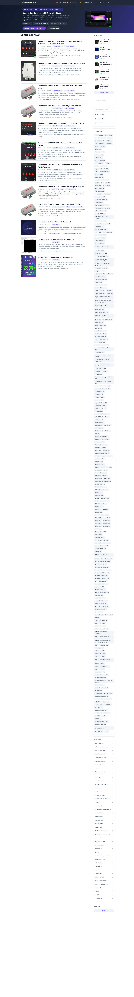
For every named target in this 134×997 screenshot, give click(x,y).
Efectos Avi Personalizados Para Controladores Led (103, 301)
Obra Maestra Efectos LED (101, 540)
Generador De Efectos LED (101, 345)
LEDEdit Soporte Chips (100, 504)
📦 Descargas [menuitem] (73, 2)
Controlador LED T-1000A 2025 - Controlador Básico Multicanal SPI (61, 63)
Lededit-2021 (98, 526)
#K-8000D (40, 55)
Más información (54, 28)
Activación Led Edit (99, 191)
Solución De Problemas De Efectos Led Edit (103, 681)
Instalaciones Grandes (100, 405)
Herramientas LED (99, 391)
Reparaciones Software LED (102, 592)
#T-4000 (40, 134)
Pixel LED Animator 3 (106, 558)
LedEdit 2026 (106, 450)
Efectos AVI (109, 143)
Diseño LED (109, 290)
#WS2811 (48, 57)
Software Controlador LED (101, 629)
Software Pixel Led (99, 663)
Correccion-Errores (99, 250)
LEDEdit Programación (100, 487)
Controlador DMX (99, 163)
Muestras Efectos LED (100, 531)
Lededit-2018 (98, 523)
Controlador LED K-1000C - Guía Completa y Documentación (59, 106)
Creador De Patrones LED (101, 268)
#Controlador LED (47, 55)
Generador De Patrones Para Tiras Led (103, 348)
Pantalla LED (98, 551)
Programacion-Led (99, 188)
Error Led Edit (98, 328)
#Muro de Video (77, 134)
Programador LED (99, 587)
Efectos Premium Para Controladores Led (100, 316)
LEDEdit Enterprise (99, 464)
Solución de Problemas (58, 207)
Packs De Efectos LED (100, 548)
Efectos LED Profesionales (101, 312)
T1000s (68, 207)
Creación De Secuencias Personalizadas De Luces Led (102, 260)
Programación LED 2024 (101, 581)
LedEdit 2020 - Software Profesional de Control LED (56, 239)
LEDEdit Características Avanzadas (103, 456)
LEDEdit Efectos (99, 461)
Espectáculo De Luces (100, 331)
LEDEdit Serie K (98, 492)
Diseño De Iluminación (100, 287)
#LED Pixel (58, 99)
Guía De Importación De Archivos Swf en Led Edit (103, 364)
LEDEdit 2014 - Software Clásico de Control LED (54, 222)
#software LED (77, 233)
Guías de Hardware (70, 46)
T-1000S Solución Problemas (102, 702)
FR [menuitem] (100, 2)
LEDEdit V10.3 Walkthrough (101, 515)
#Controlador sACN (66, 55)
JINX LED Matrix (99, 411)
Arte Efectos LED (99, 202)
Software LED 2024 (99, 650)
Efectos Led (109, 140)
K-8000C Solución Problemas (102, 417)
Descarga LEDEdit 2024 (101, 279)
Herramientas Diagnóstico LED (102, 388)
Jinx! (102, 183)
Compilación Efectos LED (101, 229)
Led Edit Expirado (99, 428)
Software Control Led (100, 626)
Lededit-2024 (98, 149)
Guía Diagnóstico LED (100, 368)
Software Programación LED (102, 666)
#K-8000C (40, 178)
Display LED (110, 293)
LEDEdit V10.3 (98, 512)
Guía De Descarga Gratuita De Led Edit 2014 (103, 355)
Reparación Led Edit (100, 598)
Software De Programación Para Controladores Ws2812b (103, 641)
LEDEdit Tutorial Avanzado (101, 509)
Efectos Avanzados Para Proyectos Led (103, 297)
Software (97, 617)
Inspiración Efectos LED (101, 403)
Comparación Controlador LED (102, 224)
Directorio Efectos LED (100, 285)
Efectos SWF (108, 163)
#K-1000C (40, 117)
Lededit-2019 (106, 523)
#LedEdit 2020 (41, 251)
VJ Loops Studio (98, 731)
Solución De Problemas (100, 677)
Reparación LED (99, 595)
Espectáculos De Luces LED (101, 180)
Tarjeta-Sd (108, 704)
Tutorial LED (98, 718)
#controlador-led (46, 198)
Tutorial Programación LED (101, 721)
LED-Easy (97, 433)
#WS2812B (53, 57)
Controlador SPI (99, 174)
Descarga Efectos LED (100, 276)
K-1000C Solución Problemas (102, 414)
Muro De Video (98, 534)
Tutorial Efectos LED (100, 716)
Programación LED (99, 140)
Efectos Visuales (99, 322)
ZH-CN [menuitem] (109, 2)
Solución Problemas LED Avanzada (103, 693)
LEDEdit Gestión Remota (101, 470)
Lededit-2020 (98, 185)
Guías (62, 189)
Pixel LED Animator (102, 123)
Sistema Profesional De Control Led (104, 615)
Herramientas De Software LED (103, 386)
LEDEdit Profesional (100, 484)
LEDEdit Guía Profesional (101, 475)
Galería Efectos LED (100, 342)
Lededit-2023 (98, 529)
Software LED (55, 259)
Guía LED (97, 183)
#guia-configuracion (55, 198)
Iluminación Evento (99, 397)
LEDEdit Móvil (98, 478)
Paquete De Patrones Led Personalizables (101, 555)
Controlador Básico (107, 232)
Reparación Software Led (101, 601)
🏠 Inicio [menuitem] (58, 2)
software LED (55, 224)
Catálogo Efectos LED (100, 213)
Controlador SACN (104, 171)
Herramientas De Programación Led (103, 382)
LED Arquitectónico (99, 422)
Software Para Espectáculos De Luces (103, 660)
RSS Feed (104, 911)
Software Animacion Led (101, 620)
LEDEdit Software (99, 495)
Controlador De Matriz (100, 235)
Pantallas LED (106, 185)
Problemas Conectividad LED (102, 567)
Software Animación (100, 623)
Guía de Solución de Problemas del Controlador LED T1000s (59, 204)
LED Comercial (98, 425)
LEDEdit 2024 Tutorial (100, 447)
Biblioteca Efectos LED (100, 211)
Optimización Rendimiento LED (102, 543)
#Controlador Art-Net (57, 55)
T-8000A (102, 704)
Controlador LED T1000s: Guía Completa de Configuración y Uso (61, 187)
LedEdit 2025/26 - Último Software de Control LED (56, 257)
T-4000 (96, 704)
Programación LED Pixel (101, 584)
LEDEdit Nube (107, 478)
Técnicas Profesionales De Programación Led (101, 727)
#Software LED (67, 251)
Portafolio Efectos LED (100, 564)
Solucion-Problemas (100, 672)
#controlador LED (49, 233)
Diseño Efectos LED (100, 290)
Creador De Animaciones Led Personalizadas (102, 264)
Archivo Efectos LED (100, 197)
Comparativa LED (99, 226)
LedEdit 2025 (98, 450)
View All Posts (104, 92)
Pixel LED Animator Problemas (102, 561)
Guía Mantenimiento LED (101, 371)
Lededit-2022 (106, 526)
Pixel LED (97, 558)
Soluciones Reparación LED (101, 675)
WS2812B (103, 138)
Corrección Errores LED (101, 253)
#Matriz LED (70, 134)
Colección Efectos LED (100, 221)
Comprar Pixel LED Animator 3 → (34, 28)
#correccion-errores (65, 215)
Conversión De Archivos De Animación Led (101, 247)
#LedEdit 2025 (41, 268)
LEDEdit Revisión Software (101, 489)
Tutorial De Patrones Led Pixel (102, 713)
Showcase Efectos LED (100, 609)
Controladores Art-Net (100, 238)
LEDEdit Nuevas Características (103, 481)
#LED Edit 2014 (41, 233)
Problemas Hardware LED (101, 575)
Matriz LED (103, 166)
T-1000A (109, 699)
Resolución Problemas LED (101, 606)
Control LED (98, 232)
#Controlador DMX (76, 55)
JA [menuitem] (104, 2)
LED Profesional (99, 431)
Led (102, 419)
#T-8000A (40, 156)
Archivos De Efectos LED (101, 199)
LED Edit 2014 (107, 425)
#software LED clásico (69, 233)
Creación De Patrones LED (101, 256)
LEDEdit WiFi (98, 518)
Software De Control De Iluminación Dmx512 (101, 632)
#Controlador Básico (65, 75)
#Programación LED (58, 251)
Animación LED (98, 157)
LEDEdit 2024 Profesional (101, 445)
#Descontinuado (42, 57)
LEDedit (97, 166)
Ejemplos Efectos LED (100, 325)
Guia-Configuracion (99, 352)
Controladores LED (57, 46)
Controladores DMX (100, 240)
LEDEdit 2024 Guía (99, 442)
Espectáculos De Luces (100, 333)
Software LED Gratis (100, 656)
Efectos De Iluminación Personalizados (100, 306)
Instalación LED (99, 408)
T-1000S (106, 169)
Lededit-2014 (106, 518)
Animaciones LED (99, 154)
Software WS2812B (99, 669)
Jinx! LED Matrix (101, 119)
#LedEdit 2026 (48, 268)
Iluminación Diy (99, 394)
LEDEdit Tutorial (99, 506)
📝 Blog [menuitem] (65, 2)
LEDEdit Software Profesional (102, 498)
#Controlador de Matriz (61, 134)
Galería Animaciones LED (101, 339)
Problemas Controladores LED (102, 570)
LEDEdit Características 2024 (102, 453)
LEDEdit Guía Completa (100, 473)
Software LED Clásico (100, 653)
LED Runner (108, 431)
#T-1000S (40, 99)
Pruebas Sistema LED (100, 589)
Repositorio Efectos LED (101, 603)
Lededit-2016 (98, 520)
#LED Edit (53, 99)
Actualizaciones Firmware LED (102, 194)
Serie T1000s (55, 189)
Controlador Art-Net (100, 160)
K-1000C (97, 146)
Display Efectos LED (100, 293)
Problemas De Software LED (102, 572)
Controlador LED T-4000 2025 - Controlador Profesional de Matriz (61, 123)
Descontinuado (98, 282)
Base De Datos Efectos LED (101, 205)
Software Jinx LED (99, 648)
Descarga (110, 273)
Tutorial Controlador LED (101, 710)
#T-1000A (40, 75)
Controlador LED (99, 135)
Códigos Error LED (99, 271)
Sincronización (98, 612)
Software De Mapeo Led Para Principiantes (102, 637)
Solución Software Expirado (101, 696)
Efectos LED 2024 (99, 177)
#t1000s (40, 198)
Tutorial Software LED (100, 724)
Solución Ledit (98, 690)
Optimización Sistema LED (101, 546)
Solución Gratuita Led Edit (101, 688)
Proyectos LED (98, 169)
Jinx (105, 408)
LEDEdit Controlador (100, 459)
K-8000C (107, 183)
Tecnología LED (98, 707)
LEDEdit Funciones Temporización (103, 467)
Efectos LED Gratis (99, 309)
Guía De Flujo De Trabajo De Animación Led (102, 360)
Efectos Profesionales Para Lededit (103, 319)
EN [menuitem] (96, 2)
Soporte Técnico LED (100, 699)
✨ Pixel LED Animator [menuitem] (86, 2)
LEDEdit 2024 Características (102, 439)
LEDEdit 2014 (100, 114)
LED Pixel (103, 146)
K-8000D (97, 419)
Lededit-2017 (106, 520)
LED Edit (110, 138)
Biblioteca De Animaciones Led (102, 208)
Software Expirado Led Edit (101, 645)
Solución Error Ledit (100, 685)
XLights (106, 731)
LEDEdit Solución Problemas (102, 501)
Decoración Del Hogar (100, 273)
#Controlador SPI (56, 75)
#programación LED (59, 233)
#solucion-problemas (47, 215)
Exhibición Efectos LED (100, 336)
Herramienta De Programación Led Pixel (104, 377)
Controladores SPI (99, 243)
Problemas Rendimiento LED (102, 578)
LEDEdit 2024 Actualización (101, 436)
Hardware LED (98, 374)
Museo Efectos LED (99, 537)
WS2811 (97, 138)
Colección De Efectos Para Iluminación (101, 217)
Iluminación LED (99, 400)
